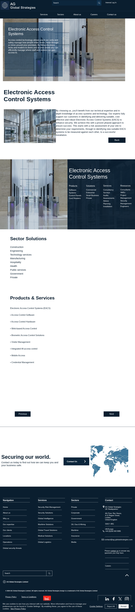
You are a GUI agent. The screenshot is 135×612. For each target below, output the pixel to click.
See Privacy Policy (18, 609)
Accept (123, 606)
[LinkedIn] (107, 599)
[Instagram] (126, 599)
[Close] (131, 606)
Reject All (111, 606)
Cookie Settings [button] (96, 606)
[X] (120, 599)
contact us (114, 551)
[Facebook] (113, 599)
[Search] (99, 3)
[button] (44, 14)
